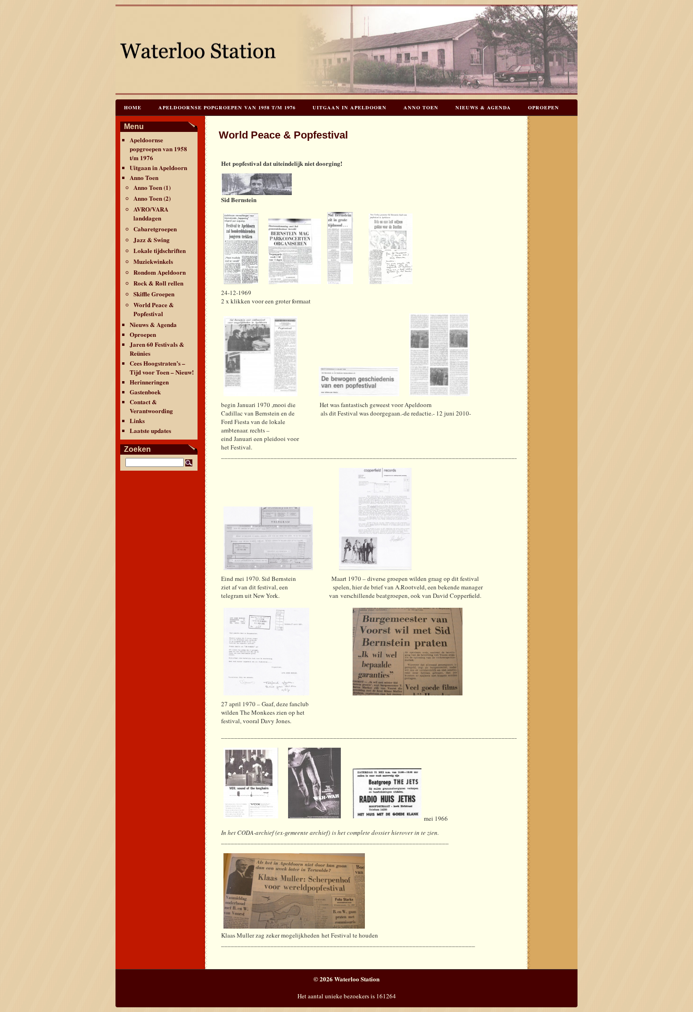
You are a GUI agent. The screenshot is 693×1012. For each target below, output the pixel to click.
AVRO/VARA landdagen (150, 213)
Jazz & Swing (151, 239)
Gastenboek (145, 391)
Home (132, 107)
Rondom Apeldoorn (159, 272)
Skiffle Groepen (153, 293)
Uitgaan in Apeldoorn (350, 107)
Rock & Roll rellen (158, 282)
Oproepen (543, 107)
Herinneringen (149, 381)
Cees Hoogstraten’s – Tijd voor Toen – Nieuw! (162, 367)
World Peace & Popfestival (153, 309)
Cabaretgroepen (155, 228)
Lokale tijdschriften (159, 250)
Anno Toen (421, 107)
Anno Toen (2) (152, 198)
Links (137, 420)
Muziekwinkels (153, 261)
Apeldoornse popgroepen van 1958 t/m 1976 (227, 107)
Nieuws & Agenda (483, 107)
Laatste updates (150, 430)
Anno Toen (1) (152, 187)
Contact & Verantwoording (151, 406)
